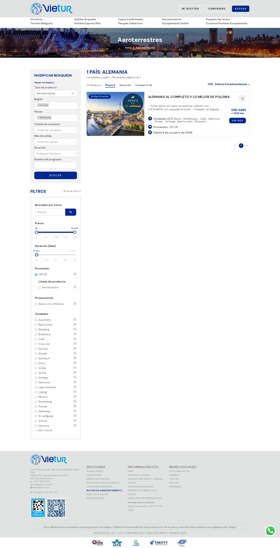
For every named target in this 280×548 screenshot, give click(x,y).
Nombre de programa (47, 159)
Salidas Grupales (85, 19)
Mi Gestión (190, 8)
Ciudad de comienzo (47, 124)
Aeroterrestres (171, 19)
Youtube (174, 482)
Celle (57, 339)
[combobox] (55, 93)
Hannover (57, 382)
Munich (57, 396)
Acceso (241, 8)
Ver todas (45, 430)
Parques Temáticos (130, 23)
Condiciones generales (99, 486)
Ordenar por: (94, 85)
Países (38, 111)
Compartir (142, 85)
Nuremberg (57, 401)
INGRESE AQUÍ (177, 533)
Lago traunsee (57, 387)
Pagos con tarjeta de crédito (103, 482)
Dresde (57, 353)
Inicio (128, 47)
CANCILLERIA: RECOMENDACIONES (144, 498)
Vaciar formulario (44, 82)
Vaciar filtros (73, 191)
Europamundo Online (175, 23)
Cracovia (57, 344)
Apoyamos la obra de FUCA (142, 490)
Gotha (57, 372)
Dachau (57, 348)
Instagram (175, 486)
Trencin (57, 421)
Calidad (132, 482)
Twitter (173, 479)
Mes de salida (43, 136)
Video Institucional (139, 475)
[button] (229, 84)
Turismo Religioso (41, 23)
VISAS (130, 471)
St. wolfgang (57, 416)
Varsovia (57, 425)
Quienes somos (95, 471)
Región (38, 99)
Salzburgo (57, 411)
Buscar (55, 175)
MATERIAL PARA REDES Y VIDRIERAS (145, 479)
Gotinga (57, 377)
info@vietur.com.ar (42, 484)
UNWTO (132, 494)
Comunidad (216, 8)
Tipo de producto (45, 87)
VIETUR (57, 280)
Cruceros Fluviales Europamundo (226, 23)
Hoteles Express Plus (87, 23)
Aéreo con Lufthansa (57, 304)
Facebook (174, 475)
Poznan (57, 406)
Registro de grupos (98, 494)
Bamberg (57, 329)
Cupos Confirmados (130, 19)
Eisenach (57, 358)
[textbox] (50, 105)
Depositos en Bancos (98, 479)
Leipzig (57, 392)
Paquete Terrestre (218, 19)
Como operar (94, 475)
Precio (109, 85)
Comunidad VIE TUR (179, 471)
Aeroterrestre (59, 287)
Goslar (57, 368)
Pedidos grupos (95, 498)
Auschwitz (57, 320)
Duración (40, 147)
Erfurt (57, 363)
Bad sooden (57, 324)
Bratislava (57, 334)
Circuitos (36, 19)
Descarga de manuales (140, 486)
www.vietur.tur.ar (41, 487)
